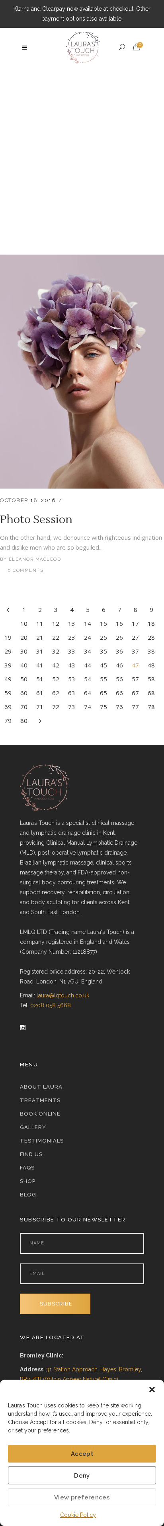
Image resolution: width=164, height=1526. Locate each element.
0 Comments (25, 570)
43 (71, 665)
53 (71, 679)
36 (119, 651)
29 (8, 651)
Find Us (31, 1154)
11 (39, 623)
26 (119, 637)
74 (87, 707)
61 (39, 693)
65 (103, 693)
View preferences (82, 1497)
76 (119, 707)
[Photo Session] (82, 259)
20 (23, 637)
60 (23, 693)
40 (23, 665)
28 (151, 637)
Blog (28, 1195)
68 (151, 693)
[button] (152, 1390)
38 (151, 651)
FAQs (27, 1168)
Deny (82, 1475)
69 (8, 707)
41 (39, 665)
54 (87, 679)
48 (151, 665)
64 (87, 693)
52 (55, 679)
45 (103, 665)
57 (135, 679)
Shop (27, 1181)
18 (151, 623)
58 (151, 679)
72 (55, 707)
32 (55, 651)
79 (8, 721)
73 (71, 707)
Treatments (40, 1100)
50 (23, 679)
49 (8, 679)
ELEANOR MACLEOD (35, 559)
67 (135, 693)
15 (103, 623)
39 (8, 665)
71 (39, 707)
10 (23, 623)
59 (8, 693)
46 (119, 665)
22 (55, 637)
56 (119, 679)
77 (135, 707)
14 (87, 623)
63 (71, 693)
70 (23, 707)
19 (8, 637)
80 (23, 721)
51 (39, 679)
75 (103, 707)
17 (135, 623)
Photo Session (36, 519)
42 (55, 665)
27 (135, 637)
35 (103, 651)
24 (87, 637)
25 (103, 637)
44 (87, 665)
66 (119, 693)
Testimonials (42, 1141)
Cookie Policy (78, 1515)
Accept (82, 1453)
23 (71, 637)
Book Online (40, 1114)
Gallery (33, 1127)
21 (39, 637)
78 (151, 707)
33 (71, 651)
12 (55, 623)
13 (71, 623)
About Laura (41, 1087)
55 (103, 679)
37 (135, 651)
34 (87, 651)
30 (23, 651)
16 (119, 623)
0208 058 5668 (50, 1005)
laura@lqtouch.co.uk (63, 995)
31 (39, 651)
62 (55, 693)
